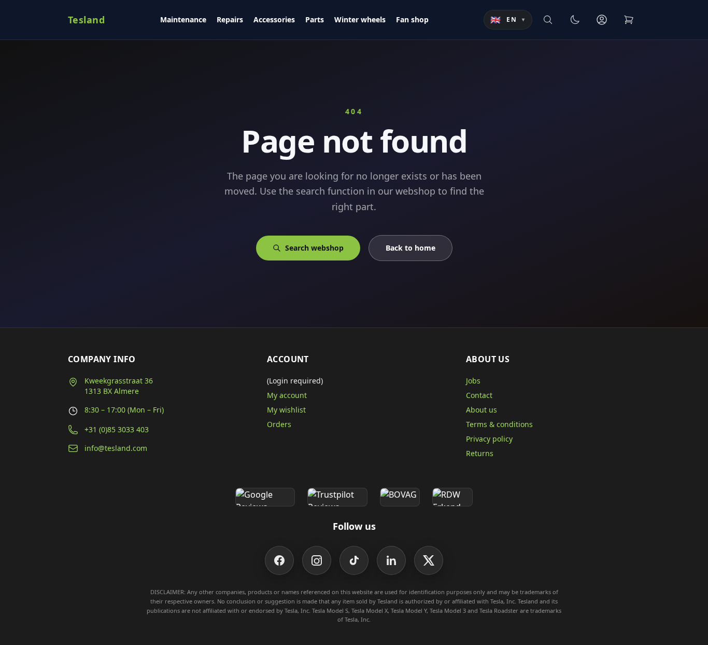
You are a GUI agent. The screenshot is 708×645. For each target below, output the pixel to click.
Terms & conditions (499, 424)
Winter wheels (360, 19)
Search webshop (314, 248)
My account (287, 395)
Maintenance (183, 19)
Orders (279, 424)
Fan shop (412, 19)
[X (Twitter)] (428, 560)
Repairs (230, 19)
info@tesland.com (115, 448)
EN (508, 19)
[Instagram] (316, 560)
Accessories (274, 19)
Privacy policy (489, 439)
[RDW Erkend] (452, 497)
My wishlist (286, 410)
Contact (479, 395)
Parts (314, 19)
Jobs (473, 381)
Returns (479, 453)
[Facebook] (279, 560)
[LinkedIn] (391, 560)
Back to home (410, 248)
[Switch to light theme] (574, 19)
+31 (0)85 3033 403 (116, 429)
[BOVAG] (400, 497)
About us (481, 410)
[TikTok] (354, 560)
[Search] (547, 19)
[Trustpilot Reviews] (337, 497)
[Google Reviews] (265, 497)
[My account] (601, 19)
